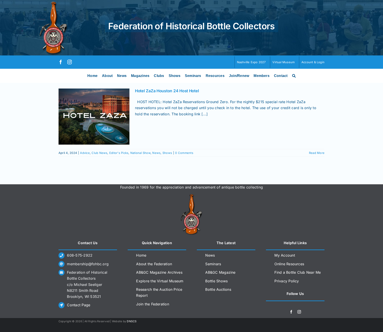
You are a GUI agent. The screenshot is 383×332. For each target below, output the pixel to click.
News (156, 153)
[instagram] (69, 62)
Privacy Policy (286, 281)
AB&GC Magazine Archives (159, 272)
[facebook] (61, 62)
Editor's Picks (118, 153)
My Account (284, 255)
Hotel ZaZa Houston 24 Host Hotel (167, 90)
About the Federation (154, 264)
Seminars (213, 264)
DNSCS (132, 321)
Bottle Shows (216, 281)
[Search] (294, 76)
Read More (316, 153)
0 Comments (184, 153)
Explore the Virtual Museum (159, 281)
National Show (140, 153)
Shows (167, 153)
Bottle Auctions (218, 289)
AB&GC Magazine (220, 272)
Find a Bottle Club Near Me (297, 272)
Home (141, 255)
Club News (99, 153)
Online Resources (289, 264)
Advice (85, 153)
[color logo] (191, 196)
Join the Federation (152, 304)
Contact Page (78, 305)
